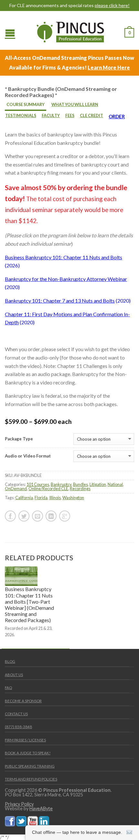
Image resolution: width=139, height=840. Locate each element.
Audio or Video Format (28, 456)
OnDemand (16, 488)
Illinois (55, 497)
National (115, 484)
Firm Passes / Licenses (25, 740)
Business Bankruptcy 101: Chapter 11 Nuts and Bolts (63, 257)
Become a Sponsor (23, 701)
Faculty (51, 115)
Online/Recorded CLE (48, 488)
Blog (10, 661)
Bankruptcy (61, 484)
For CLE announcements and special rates (69, 5)
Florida (41, 497)
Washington (73, 497)
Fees (69, 115)
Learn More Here (109, 67)
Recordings (80, 488)
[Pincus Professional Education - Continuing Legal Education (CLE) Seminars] (70, 30)
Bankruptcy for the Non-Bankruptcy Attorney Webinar (66, 279)
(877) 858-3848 (18, 727)
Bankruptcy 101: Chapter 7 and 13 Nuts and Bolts (60, 300)
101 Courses (38, 484)
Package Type (19, 438)
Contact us (16, 714)
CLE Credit (91, 115)
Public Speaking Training (30, 766)
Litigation (98, 484)
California (24, 497)
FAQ (8, 687)
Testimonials (20, 115)
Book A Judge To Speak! (27, 753)
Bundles (80, 484)
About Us (14, 675)
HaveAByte (41, 808)
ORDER (117, 116)
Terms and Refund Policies (31, 779)
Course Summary (25, 104)
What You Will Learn (74, 104)
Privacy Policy (19, 804)
